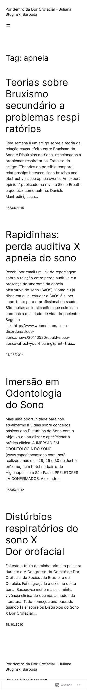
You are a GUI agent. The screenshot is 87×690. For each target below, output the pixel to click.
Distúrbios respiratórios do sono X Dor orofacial (42, 534)
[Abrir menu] (8, 25)
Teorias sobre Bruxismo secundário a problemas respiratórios (42, 106)
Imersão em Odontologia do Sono (34, 393)
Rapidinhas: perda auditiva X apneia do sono (43, 246)
